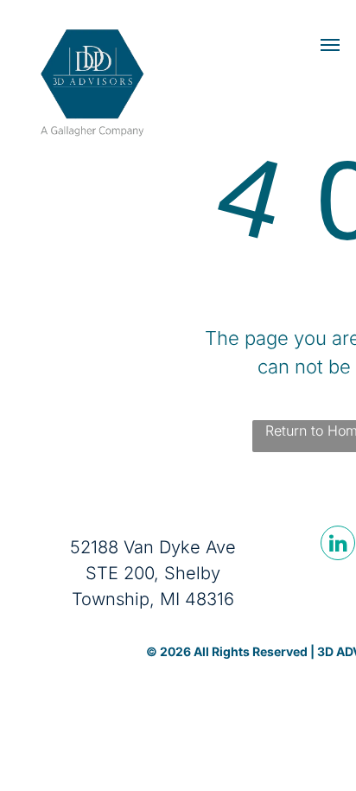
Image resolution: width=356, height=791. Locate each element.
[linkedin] (338, 545)
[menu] (330, 45)
